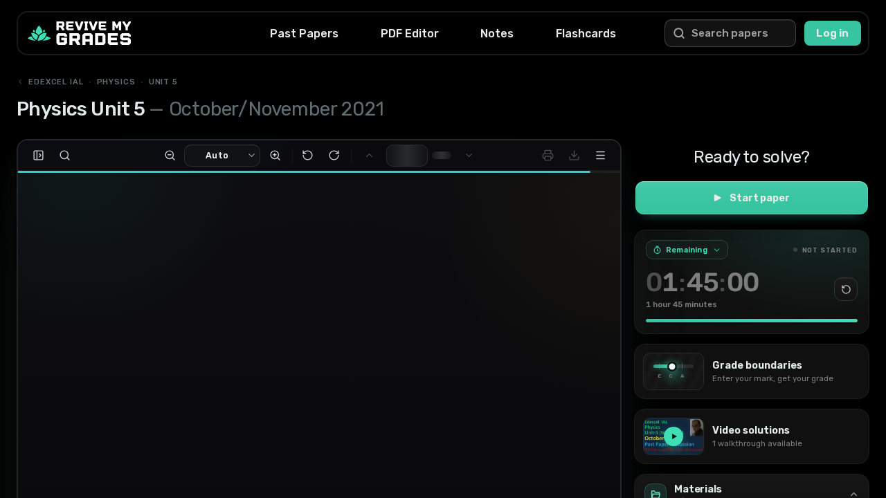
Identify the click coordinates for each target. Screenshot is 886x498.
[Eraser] (48, 444)
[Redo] (78, 472)
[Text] (78, 353)
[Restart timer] (846, 289)
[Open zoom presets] (255, 155)
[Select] (48, 322)
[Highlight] (48, 353)
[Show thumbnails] (38, 155)
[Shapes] (78, 383)
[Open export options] (574, 155)
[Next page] (465, 155)
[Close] (253, 322)
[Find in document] (64, 155)
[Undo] (48, 472)
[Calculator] (78, 442)
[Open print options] (547, 155)
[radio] (185, 385)
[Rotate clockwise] (337, 155)
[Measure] (48, 413)
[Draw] (78, 322)
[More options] (600, 155)
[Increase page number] (422, 150)
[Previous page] (372, 155)
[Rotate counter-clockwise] (311, 155)
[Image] (78, 413)
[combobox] (218, 155)
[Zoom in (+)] (278, 155)
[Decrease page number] (422, 161)
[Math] (48, 383)
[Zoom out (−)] (173, 155)
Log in (832, 33)
